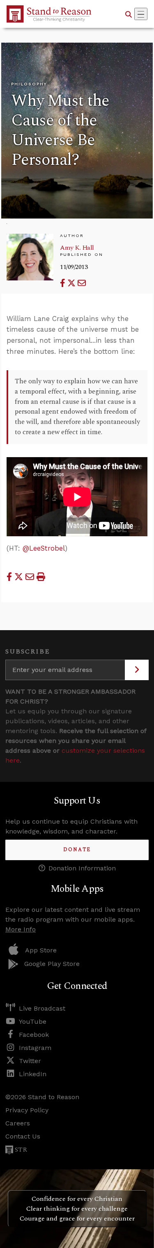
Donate (77, 850)
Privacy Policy (26, 1110)
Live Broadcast (42, 1008)
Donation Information (82, 868)
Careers (17, 1123)
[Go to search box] (128, 14)
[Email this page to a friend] (82, 283)
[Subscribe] (137, 670)
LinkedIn (32, 1074)
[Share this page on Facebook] (63, 283)
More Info (20, 929)
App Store (41, 950)
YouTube (32, 1021)
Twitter (30, 1061)
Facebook (34, 1034)
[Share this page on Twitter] (72, 283)
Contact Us (22, 1136)
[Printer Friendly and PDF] (41, 577)
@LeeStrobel (44, 548)
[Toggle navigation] (140, 14)
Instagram (35, 1048)
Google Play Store (52, 964)
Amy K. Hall (77, 248)
